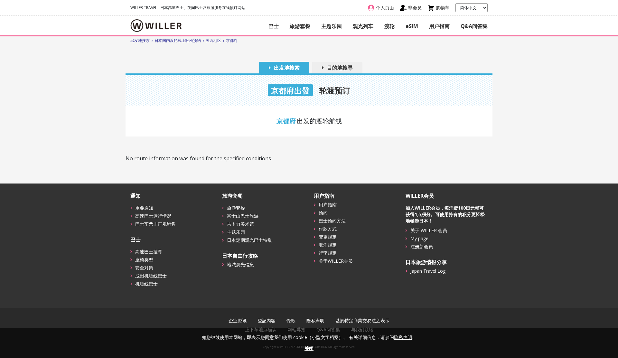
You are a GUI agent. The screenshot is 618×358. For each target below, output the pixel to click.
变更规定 (328, 237)
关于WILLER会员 (336, 261)
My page (419, 238)
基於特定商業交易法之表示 (362, 321)
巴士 (273, 26)
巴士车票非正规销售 (155, 224)
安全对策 (144, 268)
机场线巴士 (146, 284)
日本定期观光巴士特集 (249, 240)
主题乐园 (331, 26)
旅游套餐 (300, 26)
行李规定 (328, 253)
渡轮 (389, 26)
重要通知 (144, 208)
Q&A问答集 (474, 26)
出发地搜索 (287, 67)
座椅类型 (144, 260)
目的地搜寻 (340, 67)
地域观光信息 (240, 264)
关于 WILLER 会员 (428, 230)
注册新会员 (421, 246)
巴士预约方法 (332, 221)
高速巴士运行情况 (153, 216)
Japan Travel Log (427, 271)
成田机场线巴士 (151, 276)
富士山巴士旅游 (242, 216)
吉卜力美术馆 (240, 224)
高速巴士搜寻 (148, 252)
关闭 (309, 348)
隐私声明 (315, 321)
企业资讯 (238, 321)
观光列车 (363, 26)
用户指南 (439, 26)
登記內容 (267, 321)
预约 (323, 213)
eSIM (412, 26)
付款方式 (328, 229)
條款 (290, 321)
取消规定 (328, 245)
